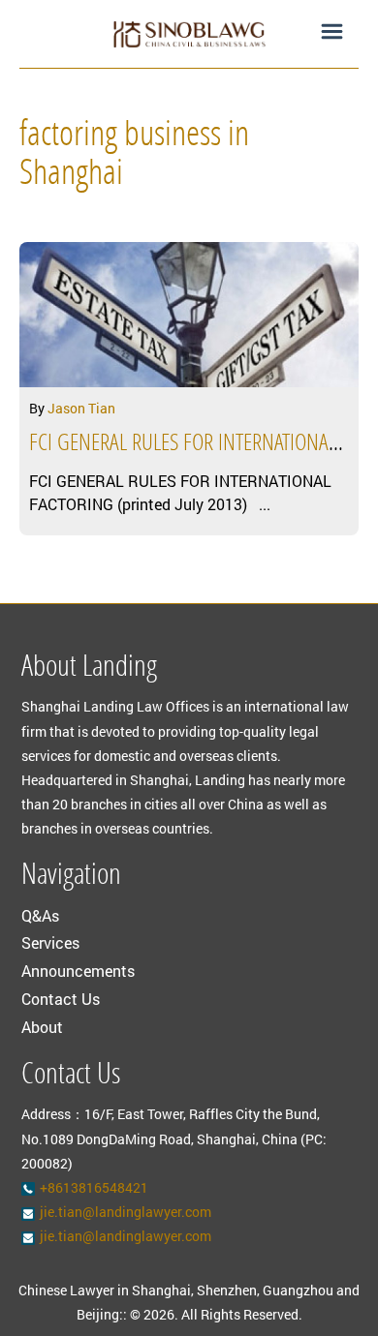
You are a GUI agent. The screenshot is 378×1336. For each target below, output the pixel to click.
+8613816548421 (94, 1187)
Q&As (40, 915)
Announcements (78, 970)
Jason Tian (81, 408)
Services (50, 942)
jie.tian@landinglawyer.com (125, 1211)
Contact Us (60, 998)
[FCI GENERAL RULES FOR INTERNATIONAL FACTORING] (189, 314)
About (42, 1027)
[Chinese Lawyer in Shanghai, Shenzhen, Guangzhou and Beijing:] (189, 33)
